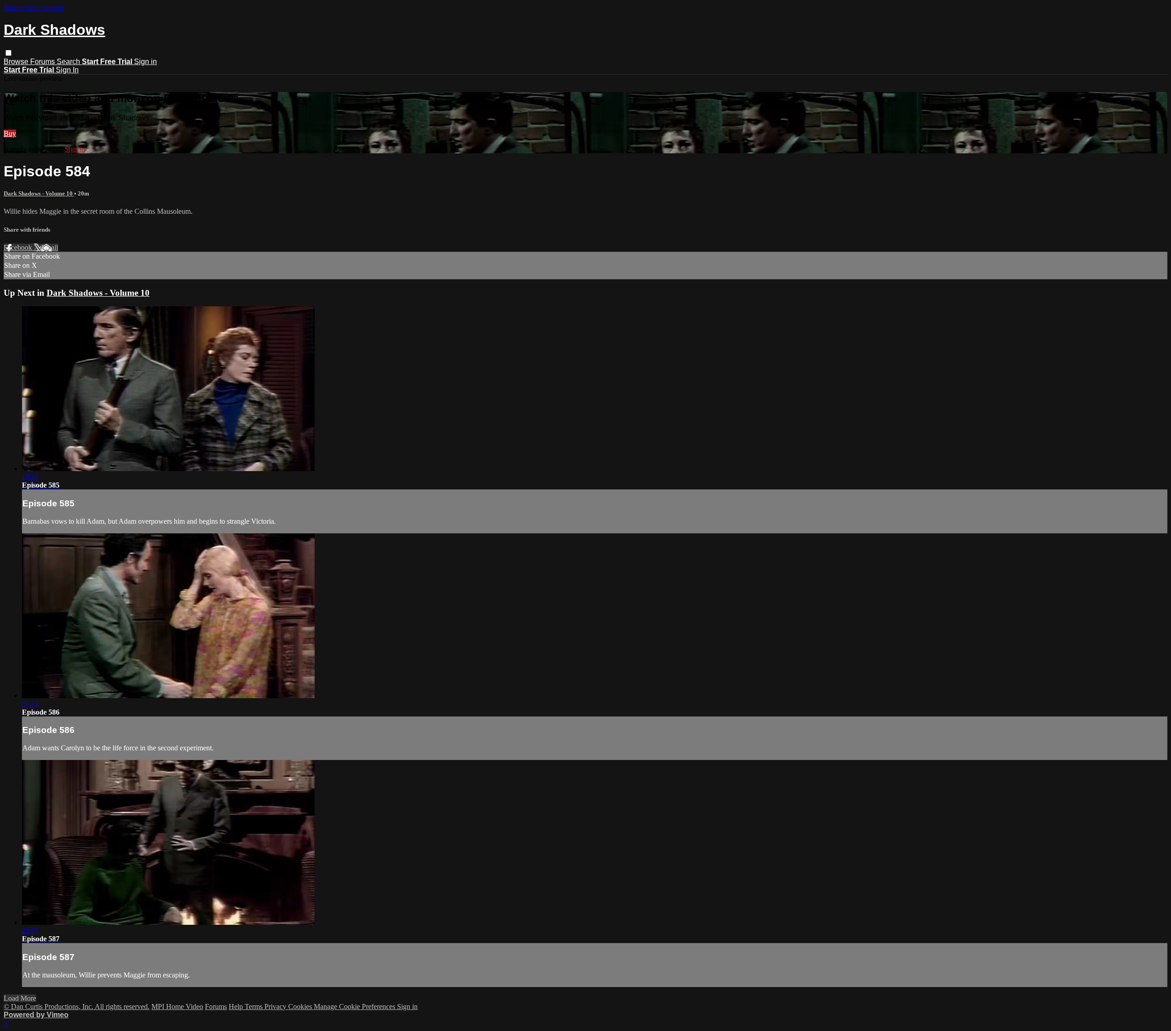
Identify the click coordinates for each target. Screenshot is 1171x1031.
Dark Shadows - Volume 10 (39, 193)
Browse (17, 61)
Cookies (301, 1006)
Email (49, 247)
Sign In (67, 70)
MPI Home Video (177, 1006)
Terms (254, 1006)
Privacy (276, 1006)
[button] (8, 53)
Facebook (19, 247)
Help (237, 1006)
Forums (43, 61)
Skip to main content (33, 7)
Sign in (145, 61)
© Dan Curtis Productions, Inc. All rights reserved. (77, 1006)
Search (69, 61)
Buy (10, 133)
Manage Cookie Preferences (355, 1006)
